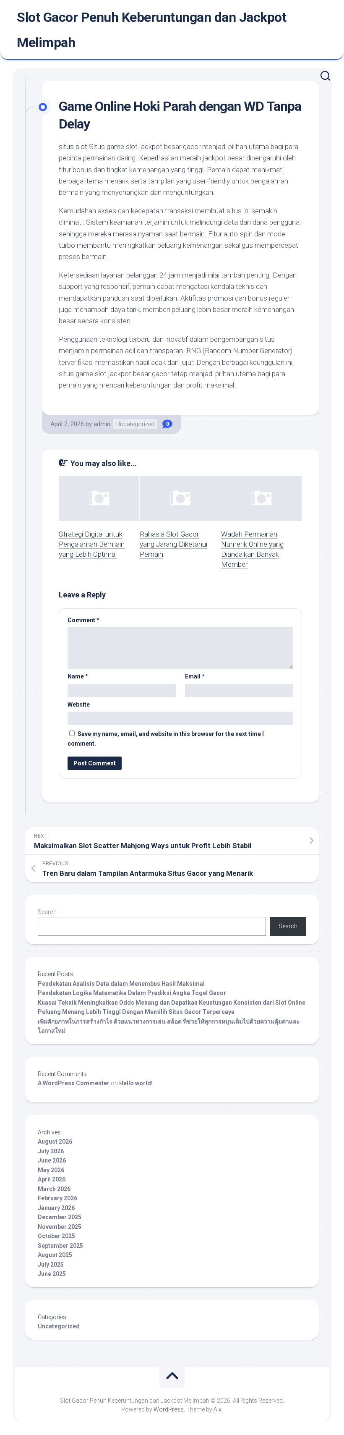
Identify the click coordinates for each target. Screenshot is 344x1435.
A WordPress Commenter (73, 1083)
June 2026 (52, 1160)
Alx (218, 1409)
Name (78, 676)
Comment (83, 620)
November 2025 (59, 1226)
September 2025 (60, 1245)
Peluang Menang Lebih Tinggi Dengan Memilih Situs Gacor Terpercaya (136, 1011)
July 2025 (51, 1264)
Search (47, 912)
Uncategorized (135, 424)
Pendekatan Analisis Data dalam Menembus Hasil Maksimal (121, 983)
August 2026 (55, 1141)
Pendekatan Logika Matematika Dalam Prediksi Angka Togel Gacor (132, 993)
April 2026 (51, 1179)
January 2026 (56, 1208)
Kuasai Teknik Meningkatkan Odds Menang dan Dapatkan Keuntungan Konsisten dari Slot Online (171, 1002)
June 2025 (52, 1273)
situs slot (73, 146)
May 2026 (51, 1170)
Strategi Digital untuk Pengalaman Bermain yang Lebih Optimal (92, 544)
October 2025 (56, 1236)
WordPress (169, 1409)
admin (102, 424)
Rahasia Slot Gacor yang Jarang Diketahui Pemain (173, 544)
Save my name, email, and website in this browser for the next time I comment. (166, 739)
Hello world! (136, 1083)
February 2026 (57, 1198)
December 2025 (59, 1217)
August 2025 (55, 1255)
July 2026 (51, 1151)
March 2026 (54, 1189)
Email (195, 676)
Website (79, 704)
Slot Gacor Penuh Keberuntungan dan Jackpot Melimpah (151, 29)
